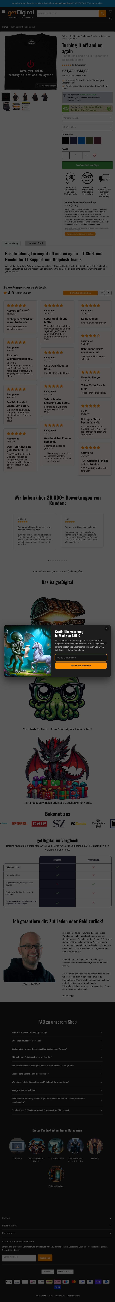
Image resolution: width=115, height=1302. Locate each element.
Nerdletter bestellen (81, 665)
